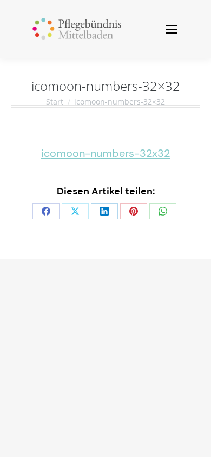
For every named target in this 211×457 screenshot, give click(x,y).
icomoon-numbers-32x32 (105, 153)
